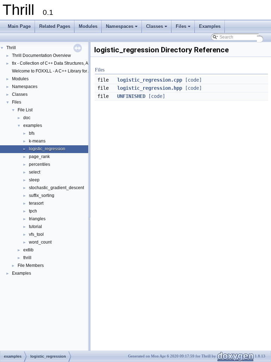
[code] (193, 80)
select (34, 172)
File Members (31, 265)
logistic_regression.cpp (149, 80)
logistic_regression (47, 148)
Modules (88, 26)
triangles (37, 218)
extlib (28, 249)
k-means (37, 141)
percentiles (39, 164)
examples (32, 125)
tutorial (35, 226)
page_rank (39, 156)
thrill (27, 257)
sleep (34, 179)
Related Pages (54, 26)
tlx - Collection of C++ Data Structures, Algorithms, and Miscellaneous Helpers (86, 63)
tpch (33, 211)
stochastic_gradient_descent (56, 187)
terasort (36, 203)
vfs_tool (36, 234)
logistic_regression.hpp (149, 88)
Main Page (19, 26)
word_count (40, 242)
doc (26, 117)
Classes (157, 28)
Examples (210, 26)
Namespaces (122, 28)
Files (184, 28)
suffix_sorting (41, 195)
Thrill (11, 47)
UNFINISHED (131, 96)
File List (25, 109)
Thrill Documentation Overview (41, 55)
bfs (32, 133)
